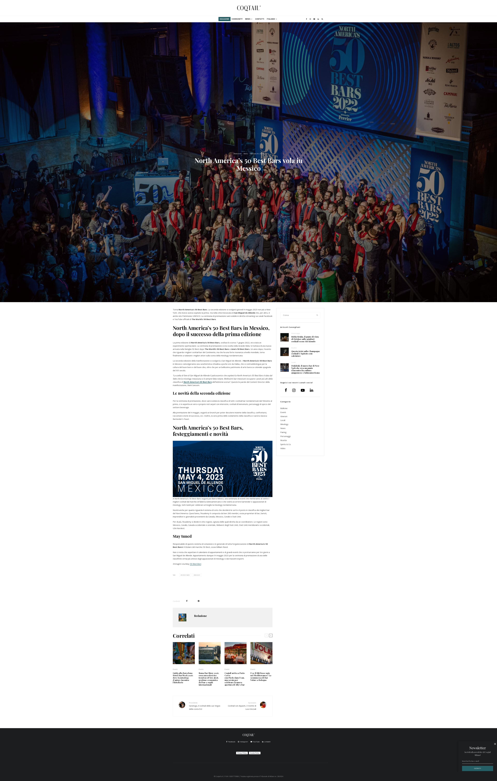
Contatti (259, 19)
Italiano (271, 19)
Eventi (175, 669)
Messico (197, 575)
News (247, 19)
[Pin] (198, 601)
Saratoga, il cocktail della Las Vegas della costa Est (204, 706)
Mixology (284, 424)
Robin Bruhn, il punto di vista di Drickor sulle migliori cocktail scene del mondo (305, 339)
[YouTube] (314, 19)
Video (282, 448)
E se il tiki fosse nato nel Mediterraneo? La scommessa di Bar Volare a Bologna (260, 676)
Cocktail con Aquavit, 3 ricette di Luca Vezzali (242, 706)
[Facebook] (306, 19)
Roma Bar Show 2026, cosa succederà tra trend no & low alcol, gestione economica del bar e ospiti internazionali (209, 679)
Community (237, 19)
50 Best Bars (195, 564)
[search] (317, 315)
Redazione (237, 154)
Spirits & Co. (285, 444)
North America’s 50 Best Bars (197, 382)
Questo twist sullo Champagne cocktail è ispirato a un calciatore (305, 353)
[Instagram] (310, 19)
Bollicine (283, 408)
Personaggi (295, 333)
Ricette (294, 348)
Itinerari (283, 416)
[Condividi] (186, 601)
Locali (293, 362)
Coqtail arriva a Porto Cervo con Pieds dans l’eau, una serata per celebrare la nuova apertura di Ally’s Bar (235, 679)
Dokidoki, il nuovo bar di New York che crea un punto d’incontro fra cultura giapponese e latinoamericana (305, 369)
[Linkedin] (318, 19)
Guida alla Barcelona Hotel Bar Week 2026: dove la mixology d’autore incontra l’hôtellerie (183, 678)
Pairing (283, 432)
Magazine (224, 19)
